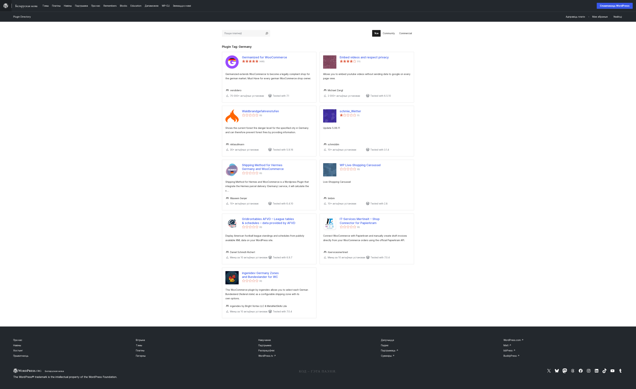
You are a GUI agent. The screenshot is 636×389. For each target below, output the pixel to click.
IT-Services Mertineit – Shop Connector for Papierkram (360, 221)
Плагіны (140, 350)
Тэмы (139, 345)
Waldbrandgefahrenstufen (260, 111)
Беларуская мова (54, 371)
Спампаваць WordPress (615, 5)
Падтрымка (264, 345)
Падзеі (384, 345)
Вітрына (140, 340)
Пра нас (17, 340)
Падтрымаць (389, 350)
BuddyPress (512, 355)
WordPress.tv (267, 355)
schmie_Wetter (350, 111)
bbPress (509, 350)
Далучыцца (387, 340)
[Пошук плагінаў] (267, 33)
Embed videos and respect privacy (364, 57)
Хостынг (18, 350)
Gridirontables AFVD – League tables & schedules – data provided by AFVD (268, 221)
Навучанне (264, 340)
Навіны (17, 345)
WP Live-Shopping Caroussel (360, 165)
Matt (507, 345)
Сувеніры (388, 355)
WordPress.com (514, 340)
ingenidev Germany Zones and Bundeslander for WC (260, 275)
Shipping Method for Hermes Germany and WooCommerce (263, 167)
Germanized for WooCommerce (264, 57)
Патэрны (141, 355)
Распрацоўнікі (266, 350)
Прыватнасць (20, 355)
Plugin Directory (22, 16)
